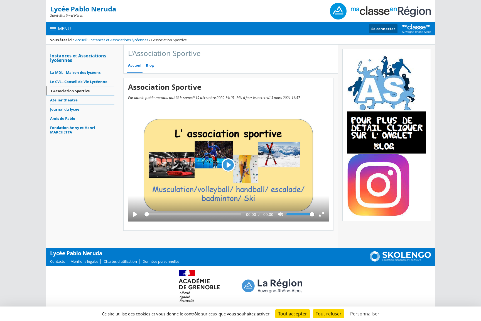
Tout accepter (292, 314)
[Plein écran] (321, 214)
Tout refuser (329, 314)
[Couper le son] (280, 214)
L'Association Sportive (70, 90)
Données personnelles (161, 261)
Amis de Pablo (62, 118)
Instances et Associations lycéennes (118, 39)
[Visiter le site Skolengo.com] (400, 260)
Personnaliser (364, 314)
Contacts (57, 261)
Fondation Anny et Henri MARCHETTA (72, 130)
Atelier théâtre (64, 100)
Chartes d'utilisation (120, 261)
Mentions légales (84, 261)
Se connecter (383, 28)
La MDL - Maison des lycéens (75, 72)
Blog (150, 65)
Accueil (81, 39)
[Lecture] (135, 214)
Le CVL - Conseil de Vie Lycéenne (78, 81)
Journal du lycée (64, 109)
